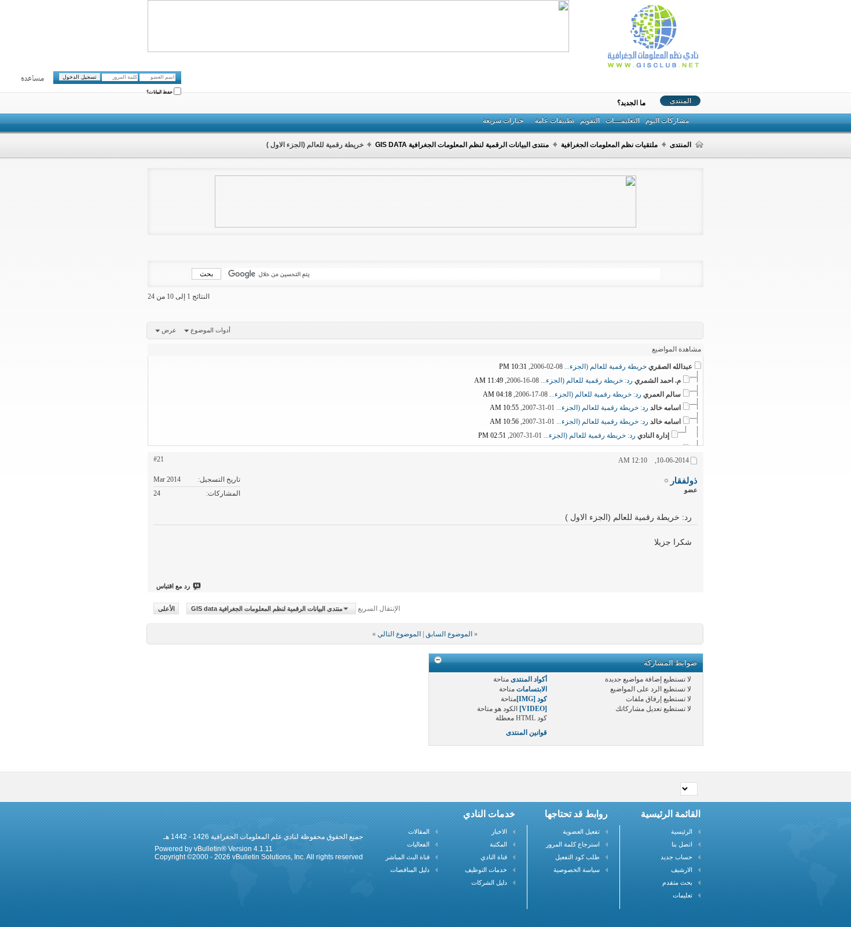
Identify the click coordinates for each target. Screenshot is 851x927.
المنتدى (680, 101)
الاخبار (499, 831)
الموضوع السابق (449, 634)
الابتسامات (531, 689)
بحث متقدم (677, 882)
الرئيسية (681, 831)
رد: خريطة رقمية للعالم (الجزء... (587, 380)
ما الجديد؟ (631, 103)
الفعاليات (418, 844)
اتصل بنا (682, 844)
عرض (169, 330)
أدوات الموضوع (210, 330)
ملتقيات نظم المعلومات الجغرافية (609, 145)
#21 (158, 459)
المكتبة (498, 844)
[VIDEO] (533, 709)
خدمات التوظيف (486, 869)
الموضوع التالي (399, 634)
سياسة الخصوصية (576, 869)
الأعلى (166, 608)
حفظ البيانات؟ (160, 92)
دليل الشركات (489, 882)
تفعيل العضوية (581, 831)
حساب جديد (676, 856)
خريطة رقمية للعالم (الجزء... (605, 366)
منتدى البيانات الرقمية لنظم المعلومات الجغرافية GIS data (462, 145)
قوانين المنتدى (526, 732)
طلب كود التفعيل (577, 856)
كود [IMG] (531, 699)
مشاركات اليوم (667, 120)
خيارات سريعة (503, 120)
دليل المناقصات (410, 869)
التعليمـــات (623, 120)
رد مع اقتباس (173, 585)
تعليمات (682, 895)
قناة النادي (493, 856)
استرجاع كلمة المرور (573, 844)
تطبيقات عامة (554, 120)
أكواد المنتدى (529, 679)
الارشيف (681, 869)
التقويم (590, 120)
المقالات (419, 831)
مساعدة (32, 79)
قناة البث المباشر (408, 856)
